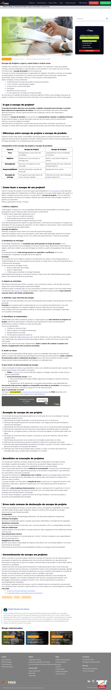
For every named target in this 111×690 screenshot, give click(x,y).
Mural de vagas (7, 662)
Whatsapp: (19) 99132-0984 (91, 662)
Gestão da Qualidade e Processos (39, 662)
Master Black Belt (34, 671)
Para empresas (6, 664)
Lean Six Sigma (60, 674)
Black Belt (32, 673)
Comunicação (60, 669)
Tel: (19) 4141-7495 (88, 659)
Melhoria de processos (63, 659)
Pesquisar (84, 3)
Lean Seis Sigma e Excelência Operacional (42, 664)
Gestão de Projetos (35, 659)
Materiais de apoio (70, 3)
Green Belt (32, 675)
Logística (58, 664)
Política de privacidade (89, 668)
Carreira (58, 667)
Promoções (94, 3)
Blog (61, 3)
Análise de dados (61, 662)
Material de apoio (7, 667)
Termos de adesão (88, 671)
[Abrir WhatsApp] (4, 685)
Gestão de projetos (62, 671)
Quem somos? (6, 659)
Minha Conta (105, 3)
